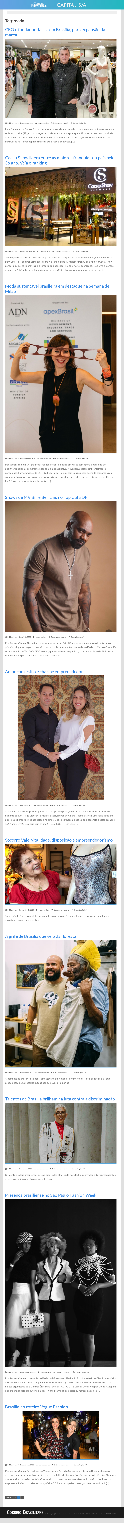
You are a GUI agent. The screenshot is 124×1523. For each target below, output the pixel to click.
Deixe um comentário (61, 123)
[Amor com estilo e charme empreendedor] (61, 737)
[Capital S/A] (72, 4)
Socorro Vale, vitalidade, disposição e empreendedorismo (59, 840)
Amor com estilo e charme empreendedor (44, 671)
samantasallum (43, 123)
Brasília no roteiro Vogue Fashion (36, 1406)
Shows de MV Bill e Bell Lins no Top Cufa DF (46, 497)
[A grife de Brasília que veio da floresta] (60, 1003)
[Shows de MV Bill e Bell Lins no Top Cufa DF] (60, 566)
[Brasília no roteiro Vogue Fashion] (61, 1435)
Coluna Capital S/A (79, 123)
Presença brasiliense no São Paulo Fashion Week (50, 1195)
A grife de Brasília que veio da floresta (40, 936)
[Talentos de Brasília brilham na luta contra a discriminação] (60, 1133)
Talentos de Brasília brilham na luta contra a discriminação (60, 1098)
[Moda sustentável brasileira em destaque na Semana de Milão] (60, 374)
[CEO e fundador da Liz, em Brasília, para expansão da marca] (60, 78)
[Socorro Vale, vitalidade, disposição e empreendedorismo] (60, 874)
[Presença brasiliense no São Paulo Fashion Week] (60, 1282)
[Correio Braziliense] (40, 4)
